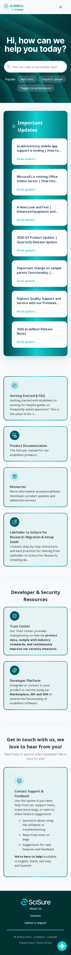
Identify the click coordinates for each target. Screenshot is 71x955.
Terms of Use (44, 942)
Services (35, 916)
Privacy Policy (26, 942)
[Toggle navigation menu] (60, 7)
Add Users (27, 79)
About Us (35, 908)
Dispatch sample (52, 79)
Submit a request (35, 923)
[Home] (13, 7)
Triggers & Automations (35, 88)
